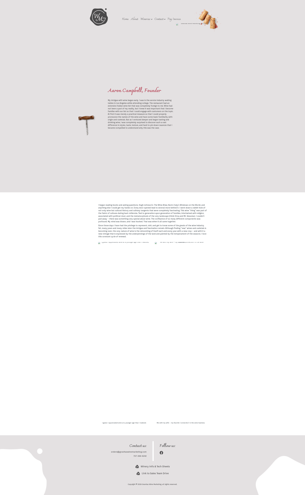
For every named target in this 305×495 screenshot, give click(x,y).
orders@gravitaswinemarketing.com (129, 452)
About (134, 19)
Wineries (145, 19)
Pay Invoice (174, 19)
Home (125, 19)
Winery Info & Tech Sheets (155, 466)
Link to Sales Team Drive (155, 473)
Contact (158, 19)
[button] (151, 19)
